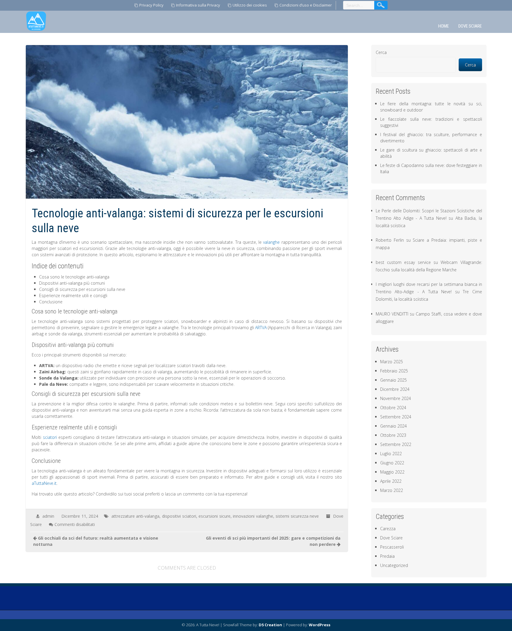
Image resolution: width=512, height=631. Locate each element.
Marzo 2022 (391, 490)
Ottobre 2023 (393, 435)
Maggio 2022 (392, 472)
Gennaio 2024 (393, 426)
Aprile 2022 (390, 481)
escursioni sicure (215, 516)
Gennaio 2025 (393, 380)
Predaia (387, 556)
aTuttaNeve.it (44, 483)
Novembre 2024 (395, 398)
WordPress (319, 624)
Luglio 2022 (391, 453)
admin (48, 516)
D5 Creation (270, 624)
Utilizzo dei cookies (250, 5)
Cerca (381, 52)
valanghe (271, 242)
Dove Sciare (470, 26)
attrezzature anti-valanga (135, 516)
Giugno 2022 (392, 463)
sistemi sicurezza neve (297, 516)
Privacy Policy (151, 5)
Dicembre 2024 (394, 389)
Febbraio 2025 (394, 371)
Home (443, 26)
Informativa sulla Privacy (198, 5)
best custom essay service (403, 262)
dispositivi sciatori (179, 516)
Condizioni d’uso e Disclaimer (305, 5)
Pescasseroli (392, 547)
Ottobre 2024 (393, 407)
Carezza (388, 528)
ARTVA (261, 327)
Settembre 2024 (395, 417)
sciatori (50, 437)
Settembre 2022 (395, 444)
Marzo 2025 (391, 361)
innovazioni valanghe (253, 516)
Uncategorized (394, 565)
